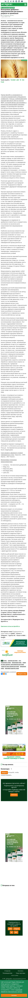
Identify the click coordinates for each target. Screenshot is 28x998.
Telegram (16, 928)
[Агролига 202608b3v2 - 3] (14, 643)
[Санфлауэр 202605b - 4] (14, 653)
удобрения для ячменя (13, 660)
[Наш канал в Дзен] (13, 1)
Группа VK (11, 635)
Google (2, 82)
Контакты (20, 971)
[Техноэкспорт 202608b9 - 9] (14, 720)
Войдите (4, 772)
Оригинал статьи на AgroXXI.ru (10, 626)
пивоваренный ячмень (16, 662)
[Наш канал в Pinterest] (16, 1)
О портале (7, 971)
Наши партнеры (20, 973)
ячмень (5, 660)
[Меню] (25, 4)
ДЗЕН (17, 80)
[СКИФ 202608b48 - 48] (14, 755)
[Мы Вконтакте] (6, 1)
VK (20, 80)
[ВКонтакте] (2, 674)
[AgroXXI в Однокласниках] (8, 1)
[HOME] (2, 8)
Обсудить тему (22, 673)
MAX (23, 80)
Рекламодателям (7, 973)
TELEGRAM (13, 80)
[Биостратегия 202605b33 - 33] (14, 747)
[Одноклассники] (4, 674)
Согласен (14, 995)
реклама (3, 640)
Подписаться (14, 794)
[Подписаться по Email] (22, 1)
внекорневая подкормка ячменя (12, 668)
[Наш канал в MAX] (19, 1)
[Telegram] (6, 674)
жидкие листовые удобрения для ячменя (10, 666)
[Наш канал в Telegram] (11, 1)
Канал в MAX (21, 635)
